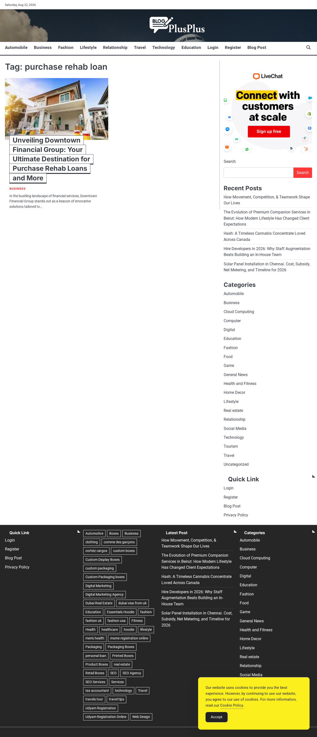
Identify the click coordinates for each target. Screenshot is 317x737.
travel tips (116, 699)
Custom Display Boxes (102, 560)
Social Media (235, 428)
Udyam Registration (100, 708)
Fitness (137, 621)
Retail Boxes (94, 673)
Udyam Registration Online (105, 717)
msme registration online (129, 638)
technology (123, 691)
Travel (140, 47)
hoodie (129, 630)
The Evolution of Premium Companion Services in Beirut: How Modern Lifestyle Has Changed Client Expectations (267, 218)
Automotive (94, 533)
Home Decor (234, 392)
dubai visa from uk (132, 603)
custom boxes (124, 551)
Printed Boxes (122, 656)
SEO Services (95, 682)
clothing (91, 542)
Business (43, 47)
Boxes (114, 533)
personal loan (95, 656)
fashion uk (93, 621)
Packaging (93, 647)
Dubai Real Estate (98, 603)
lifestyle (146, 630)
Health (90, 630)
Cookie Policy (231, 705)
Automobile (16, 47)
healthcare (110, 630)
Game (229, 365)
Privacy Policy (236, 515)
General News (236, 374)
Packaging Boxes (121, 647)
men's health (94, 638)
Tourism (231, 446)
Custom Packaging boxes (105, 577)
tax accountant (97, 691)
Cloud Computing (239, 311)
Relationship (115, 47)
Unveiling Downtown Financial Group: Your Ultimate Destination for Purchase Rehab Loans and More (51, 159)
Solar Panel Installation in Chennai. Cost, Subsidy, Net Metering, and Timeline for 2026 (196, 619)
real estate (122, 664)
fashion (146, 612)
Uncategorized (236, 464)
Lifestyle (88, 47)
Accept (216, 717)
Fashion (66, 47)
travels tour (94, 699)
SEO (113, 673)
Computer (232, 320)
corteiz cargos (96, 551)
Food (228, 356)
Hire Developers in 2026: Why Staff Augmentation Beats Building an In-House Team (192, 598)
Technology (163, 47)
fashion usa (116, 621)
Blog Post (256, 47)
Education (191, 47)
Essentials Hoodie (120, 612)
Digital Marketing (98, 586)
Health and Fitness (240, 383)
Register (233, 47)
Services (117, 682)
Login (213, 47)
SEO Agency (132, 673)
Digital (229, 329)
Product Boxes (96, 664)
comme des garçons (119, 542)
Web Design (141, 717)
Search (230, 161)
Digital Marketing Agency (104, 594)
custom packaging (99, 568)
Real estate (233, 410)
